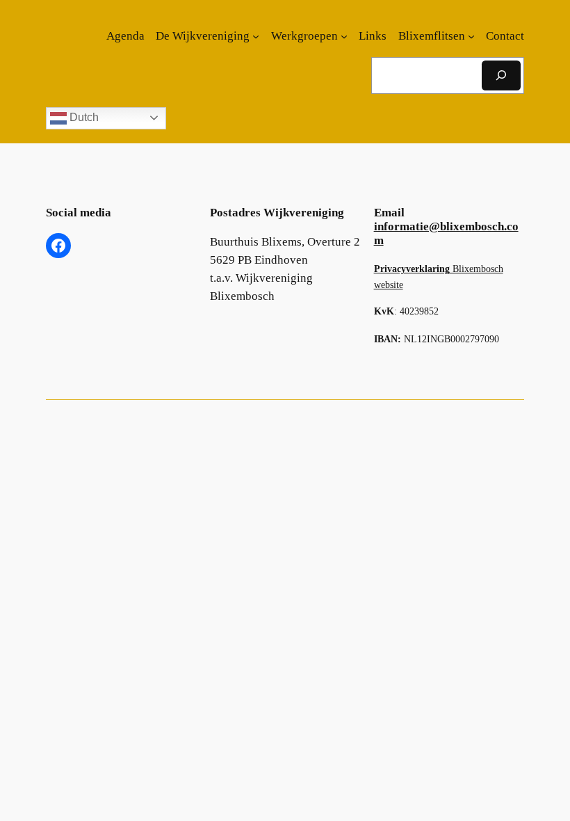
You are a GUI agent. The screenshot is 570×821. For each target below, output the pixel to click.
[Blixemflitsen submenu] (471, 36)
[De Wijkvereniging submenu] (255, 36)
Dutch (83, 117)
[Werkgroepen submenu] (344, 36)
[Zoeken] (501, 75)
